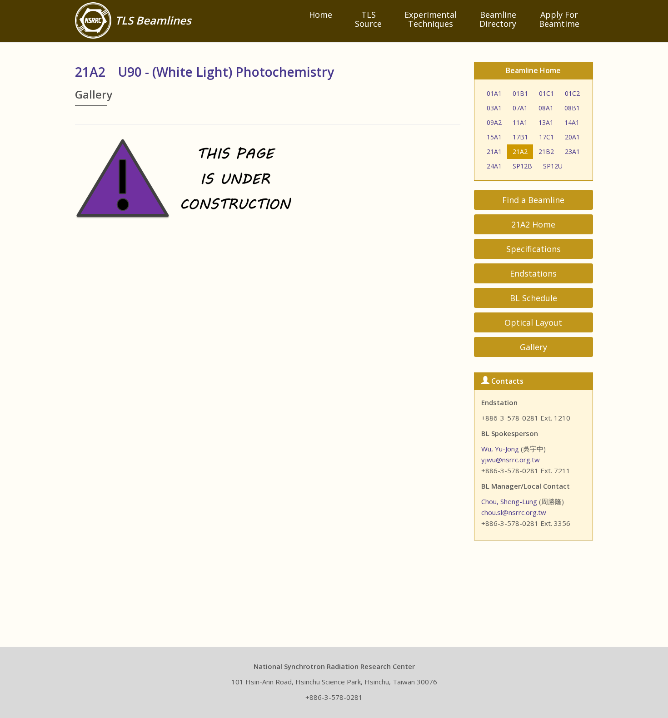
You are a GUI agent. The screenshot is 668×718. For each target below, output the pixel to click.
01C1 (546, 93)
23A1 (572, 151)
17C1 (546, 137)
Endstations (533, 273)
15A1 (494, 137)
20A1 (572, 137)
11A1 (520, 122)
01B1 (520, 93)
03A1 (494, 108)
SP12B (522, 166)
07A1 (520, 108)
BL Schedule (533, 297)
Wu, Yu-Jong (500, 448)
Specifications (533, 248)
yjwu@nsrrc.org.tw (510, 459)
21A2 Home (533, 224)
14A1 (571, 122)
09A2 (494, 122)
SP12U (553, 166)
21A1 (494, 151)
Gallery (533, 347)
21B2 (546, 151)
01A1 (494, 93)
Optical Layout (533, 322)
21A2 (520, 151)
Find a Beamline (533, 199)
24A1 (494, 166)
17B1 (520, 137)
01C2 (572, 93)
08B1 (572, 108)
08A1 (545, 108)
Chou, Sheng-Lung (509, 501)
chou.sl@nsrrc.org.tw (513, 512)
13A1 (545, 122)
